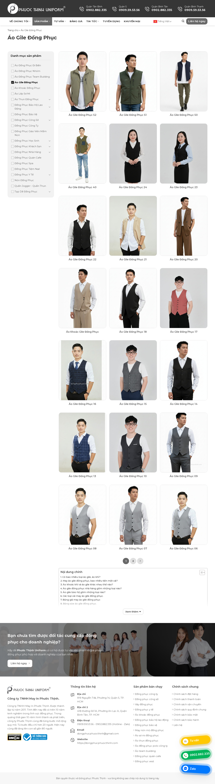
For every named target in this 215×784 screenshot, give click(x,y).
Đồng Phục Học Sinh (27, 140)
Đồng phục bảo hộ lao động (151, 719)
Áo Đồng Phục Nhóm (27, 71)
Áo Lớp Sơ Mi (22, 93)
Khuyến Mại (132, 21)
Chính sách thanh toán (187, 699)
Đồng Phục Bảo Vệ (26, 114)
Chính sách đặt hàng (186, 694)
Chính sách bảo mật (186, 714)
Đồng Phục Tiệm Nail (27, 168)
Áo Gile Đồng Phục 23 (184, 187)
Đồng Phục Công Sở (27, 119)
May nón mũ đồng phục (149, 730)
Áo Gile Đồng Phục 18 (133, 331)
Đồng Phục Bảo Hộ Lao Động (29, 106)
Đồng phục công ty (146, 694)
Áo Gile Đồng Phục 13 (82, 476)
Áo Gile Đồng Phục (26, 82)
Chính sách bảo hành (186, 719)
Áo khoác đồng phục (147, 714)
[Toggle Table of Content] (200, 572)
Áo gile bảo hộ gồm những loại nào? (84, 592)
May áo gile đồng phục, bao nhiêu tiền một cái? (90, 580)
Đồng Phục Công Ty (26, 125)
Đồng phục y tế (144, 709)
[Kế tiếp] (140, 561)
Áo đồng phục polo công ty (151, 745)
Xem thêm (131, 611)
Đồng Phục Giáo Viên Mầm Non (31, 133)
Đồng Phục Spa (24, 163)
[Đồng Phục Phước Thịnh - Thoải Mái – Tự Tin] (36, 8)
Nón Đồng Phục (24, 180)
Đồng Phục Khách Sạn (28, 146)
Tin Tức (91, 21)
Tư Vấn (59, 21)
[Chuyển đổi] (49, 99)
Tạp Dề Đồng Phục (26, 191)
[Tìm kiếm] (183, 21)
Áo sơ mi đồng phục (147, 735)
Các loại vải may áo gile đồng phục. (83, 596)
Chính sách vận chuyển (187, 704)
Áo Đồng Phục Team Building (32, 76)
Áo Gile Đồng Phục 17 (183, 331)
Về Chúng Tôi (18, 21)
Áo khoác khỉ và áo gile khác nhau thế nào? (88, 584)
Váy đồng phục (144, 704)
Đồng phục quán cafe (148, 756)
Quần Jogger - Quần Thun (30, 185)
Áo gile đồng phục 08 (82, 548)
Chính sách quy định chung (190, 709)
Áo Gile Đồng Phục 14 (184, 404)
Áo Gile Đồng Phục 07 (133, 548)
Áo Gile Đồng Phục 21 (133, 259)
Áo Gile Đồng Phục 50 (184, 114)
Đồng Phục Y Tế (24, 174)
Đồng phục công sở (146, 699)
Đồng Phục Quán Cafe (28, 157)
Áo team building (145, 750)
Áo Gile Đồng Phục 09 (184, 476)
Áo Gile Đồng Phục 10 (133, 476)
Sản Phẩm (41, 21)
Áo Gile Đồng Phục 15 (133, 404)
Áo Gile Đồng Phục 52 (82, 114)
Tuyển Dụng (111, 21)
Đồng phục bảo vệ (146, 725)
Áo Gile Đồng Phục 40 (82, 187)
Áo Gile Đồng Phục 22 (82, 259)
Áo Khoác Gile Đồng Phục (82, 331)
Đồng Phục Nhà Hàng (28, 151)
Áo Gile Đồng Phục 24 (133, 187)
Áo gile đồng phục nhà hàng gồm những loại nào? (92, 588)
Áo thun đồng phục (146, 740)
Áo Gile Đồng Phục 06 (184, 548)
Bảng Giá (76, 21)
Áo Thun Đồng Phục (27, 99)
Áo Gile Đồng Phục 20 (184, 259)
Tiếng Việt (163, 21)
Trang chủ (13, 30)
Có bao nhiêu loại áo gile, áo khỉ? (81, 577)
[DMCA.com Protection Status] (14, 736)
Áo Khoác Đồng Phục (27, 87)
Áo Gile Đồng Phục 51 (133, 114)
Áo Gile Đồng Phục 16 (82, 404)
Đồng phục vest (144, 761)
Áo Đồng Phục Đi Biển (28, 65)
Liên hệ (178, 725)
